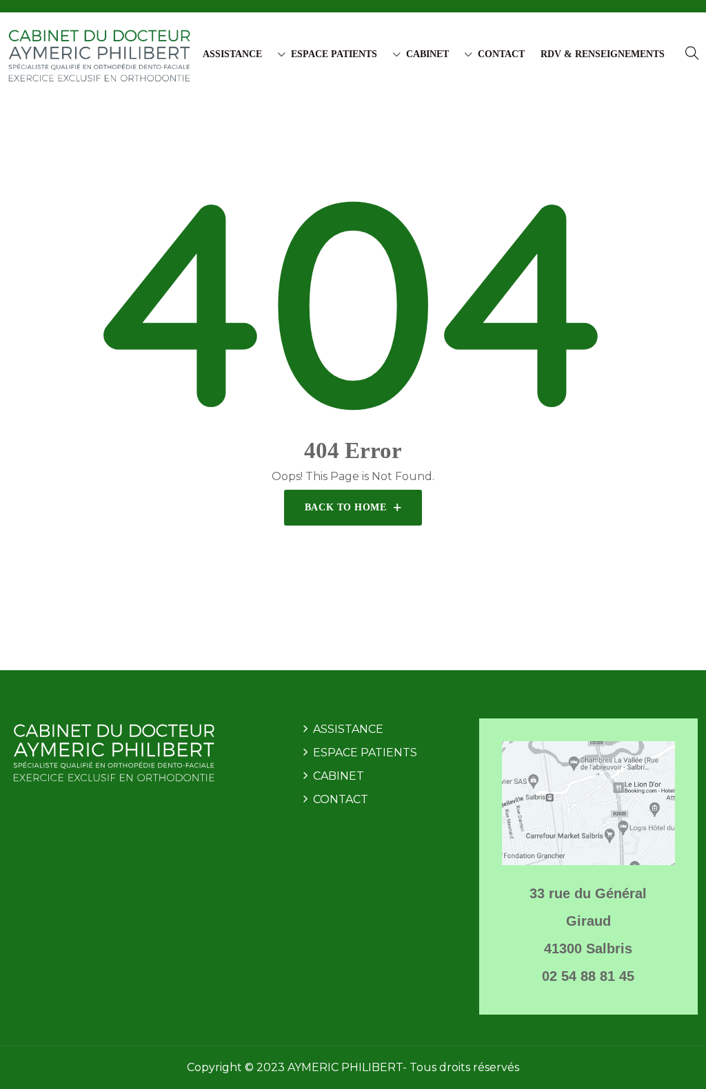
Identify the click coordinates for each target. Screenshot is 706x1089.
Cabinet (427, 54)
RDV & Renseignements (603, 54)
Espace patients (334, 54)
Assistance (232, 54)
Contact (501, 54)
